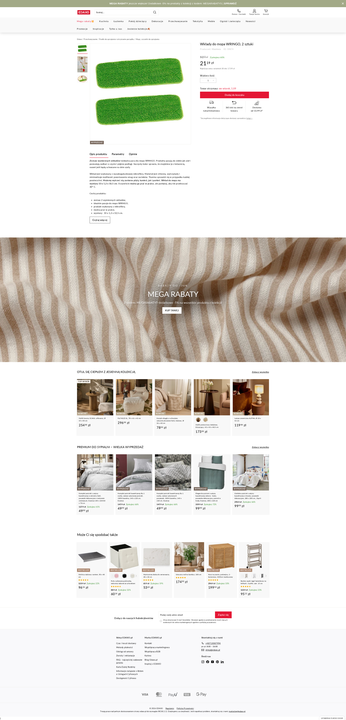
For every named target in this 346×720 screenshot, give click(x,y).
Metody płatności (124, 647)
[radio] (198, 419)
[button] (84, 580)
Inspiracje (98, 28)
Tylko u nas (115, 28)
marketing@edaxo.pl (237, 711)
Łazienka (119, 21)
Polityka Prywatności (185, 708)
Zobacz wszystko (260, 372)
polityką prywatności (208, 622)
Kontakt (148, 643)
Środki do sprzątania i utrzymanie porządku (116, 39)
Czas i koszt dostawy (126, 643)
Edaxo (79, 39)
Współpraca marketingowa (157, 647)
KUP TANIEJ (172, 310)
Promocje (82, 28)
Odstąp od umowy (124, 651)
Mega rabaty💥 (85, 21)
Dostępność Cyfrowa (126, 678)
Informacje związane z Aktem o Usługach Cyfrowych (129, 672)
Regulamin (170, 708)
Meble (211, 21)
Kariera (148, 655)
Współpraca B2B (152, 651)
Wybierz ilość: (207, 75)
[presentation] (136, 576)
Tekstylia (198, 21)
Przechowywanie (178, 21)
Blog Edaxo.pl (151, 660)
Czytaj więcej (99, 219)
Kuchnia (104, 21)
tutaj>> (249, 118)
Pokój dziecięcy (138, 21)
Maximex (216, 49)
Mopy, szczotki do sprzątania (147, 39)
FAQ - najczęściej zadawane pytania (129, 661)
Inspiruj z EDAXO (153, 664)
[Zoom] (140, 93)
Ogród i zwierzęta (230, 21)
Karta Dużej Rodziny (125, 667)
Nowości (251, 21)
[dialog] (332, 718)
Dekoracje (157, 21)
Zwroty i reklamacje (125, 655)
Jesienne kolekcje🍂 (138, 28)
